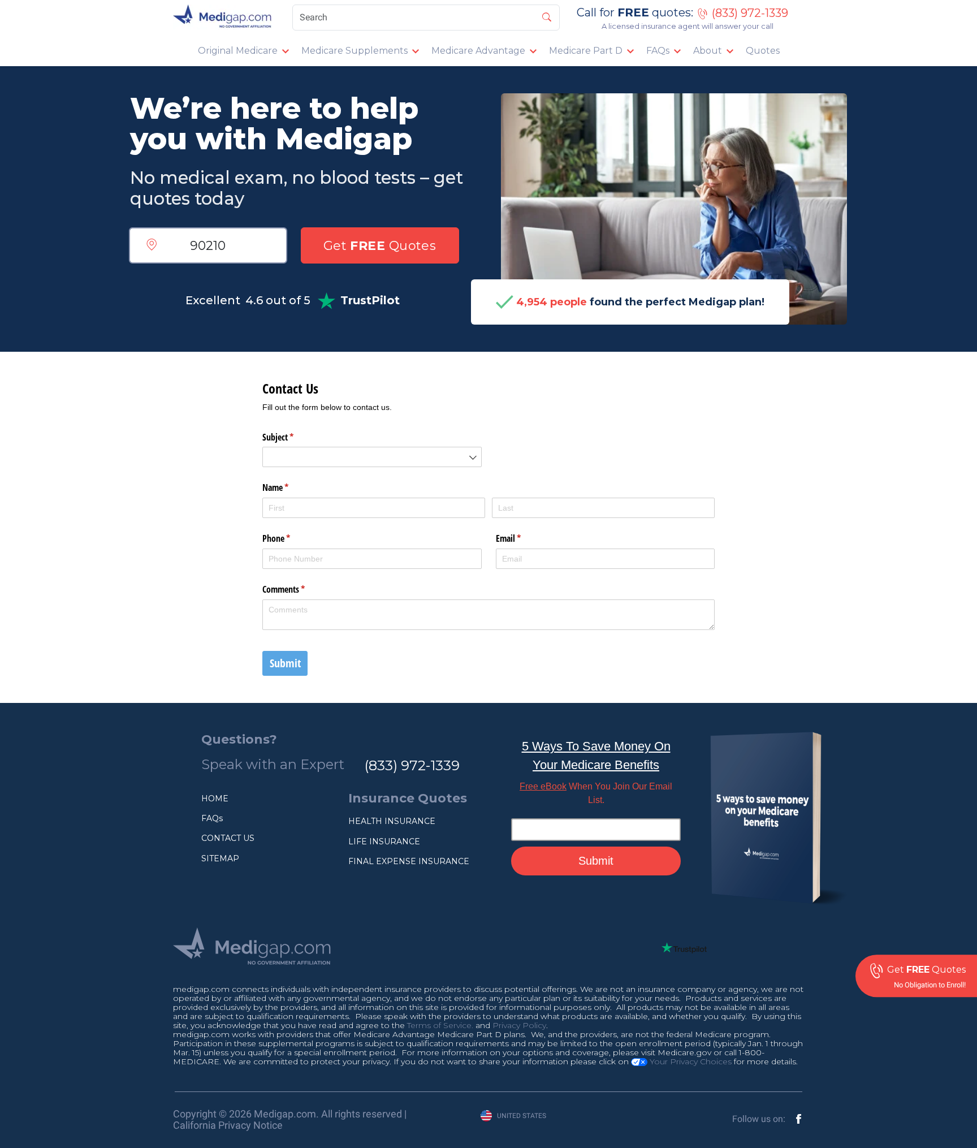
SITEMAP (220, 858)
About (707, 50)
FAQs (657, 50)
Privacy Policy (519, 1025)
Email (523, 538)
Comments (298, 589)
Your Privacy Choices (689, 1061)
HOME (214, 798)
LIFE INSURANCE (384, 841)
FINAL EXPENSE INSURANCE (408, 861)
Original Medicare (238, 50)
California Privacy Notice (228, 1125)
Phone (290, 538)
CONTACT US (227, 838)
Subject (292, 437)
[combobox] (372, 457)
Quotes (763, 50)
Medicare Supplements (354, 50)
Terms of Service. (440, 1025)
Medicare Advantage (478, 50)
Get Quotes (379, 245)
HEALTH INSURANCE (391, 821)
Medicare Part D (585, 50)
